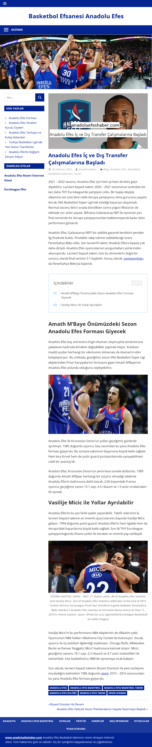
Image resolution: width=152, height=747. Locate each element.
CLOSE (136, 283)
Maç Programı (119, 721)
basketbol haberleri (60, 173)
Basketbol (134, 169)
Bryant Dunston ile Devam (67, 704)
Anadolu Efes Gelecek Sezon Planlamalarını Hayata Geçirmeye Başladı (101, 709)
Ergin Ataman (117, 693)
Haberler (98, 721)
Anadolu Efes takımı (92, 693)
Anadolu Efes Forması (23, 118)
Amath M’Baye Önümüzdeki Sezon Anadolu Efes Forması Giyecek (97, 295)
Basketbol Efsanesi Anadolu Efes (76, 16)
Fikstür (81, 721)
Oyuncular (141, 721)
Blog (106, 169)
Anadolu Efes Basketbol (85, 687)
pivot (104, 673)
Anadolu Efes (118, 169)
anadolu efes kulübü (63, 693)
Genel (77, 173)
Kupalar (64, 721)
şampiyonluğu (133, 258)
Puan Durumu (76, 728)
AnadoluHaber (88, 169)
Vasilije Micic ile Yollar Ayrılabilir (81, 305)
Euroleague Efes (15, 189)
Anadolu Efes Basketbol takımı (123, 687)
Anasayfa (9, 721)
